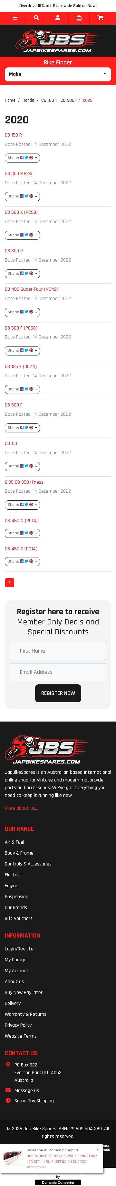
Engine (11, 885)
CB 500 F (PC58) (21, 328)
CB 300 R (14, 250)
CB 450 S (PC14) (21, 549)
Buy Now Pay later (24, 992)
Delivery (13, 1003)
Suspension (16, 896)
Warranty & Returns (25, 1014)
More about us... (21, 808)
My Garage (15, 959)
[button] (15, 18)
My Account (17, 970)
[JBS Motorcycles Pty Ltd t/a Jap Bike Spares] (58, 41)
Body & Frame (19, 853)
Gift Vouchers (19, 918)
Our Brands (16, 907)
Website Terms (21, 1036)
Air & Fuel (14, 842)
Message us (27, 1090)
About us (14, 981)
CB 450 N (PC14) (21, 520)
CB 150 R (13, 135)
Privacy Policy (18, 1025)
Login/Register (20, 949)
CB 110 (11, 443)
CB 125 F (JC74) (21, 366)
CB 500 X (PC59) (21, 212)
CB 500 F (14, 405)
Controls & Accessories (28, 864)
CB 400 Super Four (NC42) (31, 289)
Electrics (13, 875)
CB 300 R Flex (18, 173)
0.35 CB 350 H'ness (24, 482)
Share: (14, 157)
